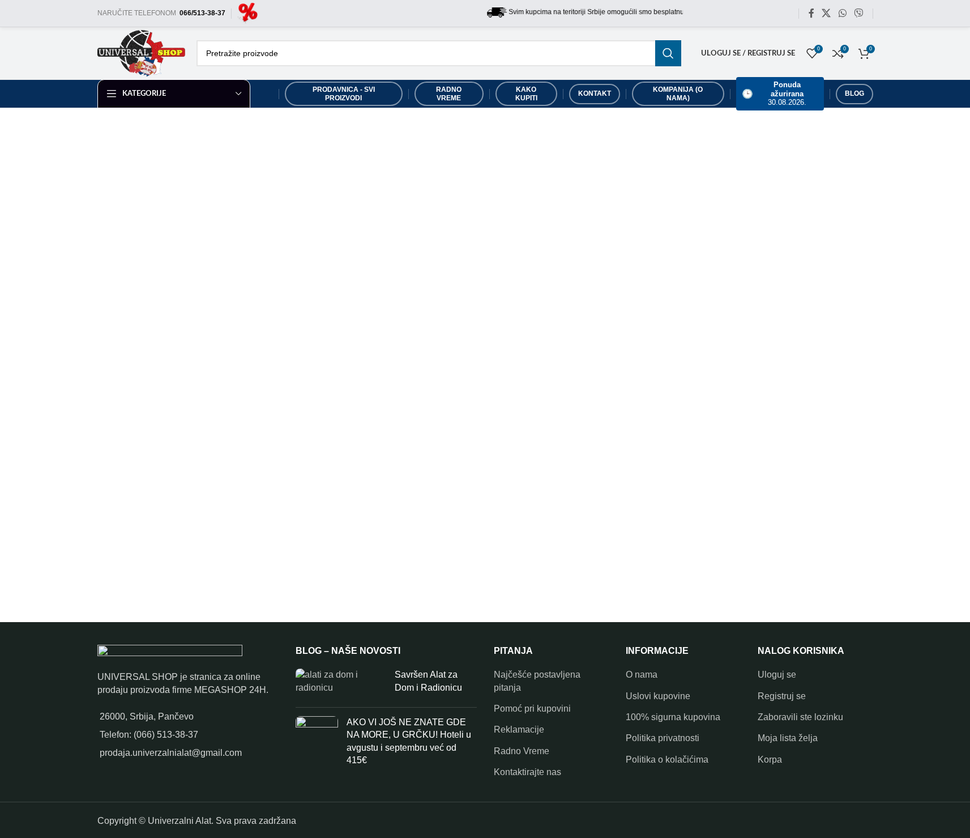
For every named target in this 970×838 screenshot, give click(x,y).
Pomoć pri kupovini (532, 708)
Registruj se (782, 696)
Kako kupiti (526, 93)
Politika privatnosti (662, 738)
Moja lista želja (788, 738)
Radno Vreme (521, 751)
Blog (854, 93)
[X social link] (826, 13)
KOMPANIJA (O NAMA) (678, 93)
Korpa (770, 759)
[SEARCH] (668, 53)
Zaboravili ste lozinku (800, 717)
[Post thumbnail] (341, 684)
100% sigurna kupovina (673, 717)
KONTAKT (594, 93)
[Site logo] (247, 13)
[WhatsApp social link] (842, 13)
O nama (641, 674)
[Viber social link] (858, 13)
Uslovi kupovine (658, 696)
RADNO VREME (449, 93)
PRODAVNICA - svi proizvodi (344, 93)
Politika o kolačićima (667, 759)
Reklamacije (519, 729)
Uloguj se (777, 674)
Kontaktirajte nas (527, 772)
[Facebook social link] (811, 13)
